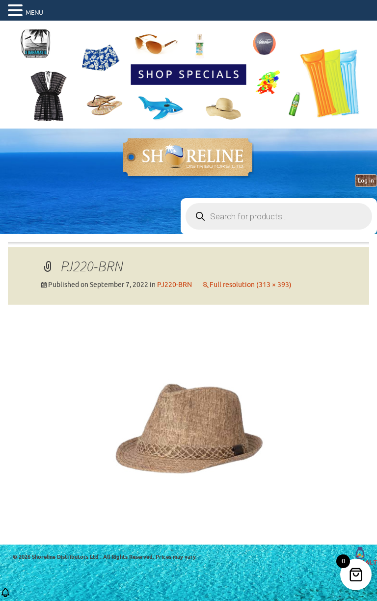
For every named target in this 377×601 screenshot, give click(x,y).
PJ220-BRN (174, 285)
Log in (366, 180)
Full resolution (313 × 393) (251, 285)
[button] (17, 10)
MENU (34, 12)
